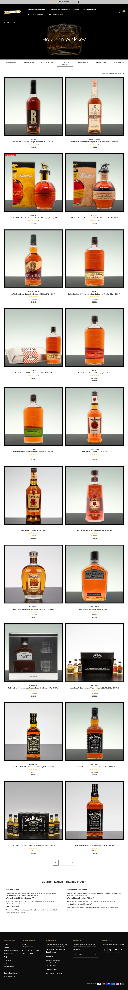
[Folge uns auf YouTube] (115, 950)
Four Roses (94, 449)
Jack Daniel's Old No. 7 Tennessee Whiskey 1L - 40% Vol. (94, 845)
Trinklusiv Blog (9, 954)
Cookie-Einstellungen (11, 973)
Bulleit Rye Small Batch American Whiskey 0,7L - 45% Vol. (33, 451)
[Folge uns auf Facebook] (105, 950)
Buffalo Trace (33, 291)
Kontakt (6, 944)
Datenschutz (8, 960)
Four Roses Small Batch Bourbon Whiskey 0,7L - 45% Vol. (33, 609)
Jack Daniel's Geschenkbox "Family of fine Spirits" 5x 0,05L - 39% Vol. (94, 688)
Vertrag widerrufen (10, 976)
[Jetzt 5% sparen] (95, 955)
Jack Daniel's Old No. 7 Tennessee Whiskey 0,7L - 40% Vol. (94, 767)
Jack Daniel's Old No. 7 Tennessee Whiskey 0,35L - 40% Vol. (33, 767)
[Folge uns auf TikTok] (121, 950)
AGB (5, 963)
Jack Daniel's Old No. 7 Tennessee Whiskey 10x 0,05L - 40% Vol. (33, 845)
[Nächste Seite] (72, 862)
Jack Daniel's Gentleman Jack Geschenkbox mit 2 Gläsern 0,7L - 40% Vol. (33, 688)
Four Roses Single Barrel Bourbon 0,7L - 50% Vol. (94, 530)
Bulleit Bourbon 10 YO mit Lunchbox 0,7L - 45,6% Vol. (33, 373)
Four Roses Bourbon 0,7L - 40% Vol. (94, 451)
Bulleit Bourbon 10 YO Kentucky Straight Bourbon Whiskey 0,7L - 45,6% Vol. (94, 294)
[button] (33, 298)
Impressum (8, 970)
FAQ (5, 957)
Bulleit (94, 291)
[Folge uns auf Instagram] (110, 950)
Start (5, 23)
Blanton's (33, 215)
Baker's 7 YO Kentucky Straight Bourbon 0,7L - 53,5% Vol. (33, 142)
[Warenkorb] (123, 12)
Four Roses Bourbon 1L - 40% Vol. (33, 530)
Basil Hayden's (94, 139)
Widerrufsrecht (9, 966)
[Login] (119, 12)
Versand (6, 947)
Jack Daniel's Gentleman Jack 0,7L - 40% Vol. (94, 609)
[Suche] (114, 12)
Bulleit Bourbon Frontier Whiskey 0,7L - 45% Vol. (95, 373)
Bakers (33, 139)
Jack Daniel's (95, 606)
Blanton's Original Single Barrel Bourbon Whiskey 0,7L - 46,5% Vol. (94, 218)
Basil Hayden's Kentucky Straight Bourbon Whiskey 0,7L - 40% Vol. (94, 142)
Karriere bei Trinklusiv (11, 950)
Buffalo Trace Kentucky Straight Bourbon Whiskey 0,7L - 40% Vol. (33, 294)
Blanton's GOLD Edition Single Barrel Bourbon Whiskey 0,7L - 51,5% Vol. (33, 218)
